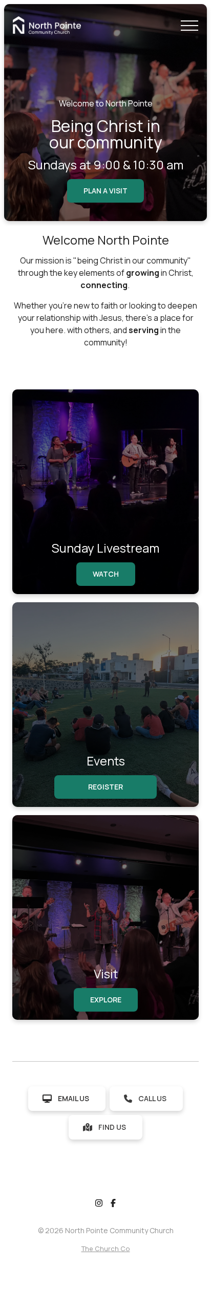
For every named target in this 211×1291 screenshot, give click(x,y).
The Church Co (105, 1248)
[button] (189, 25)
